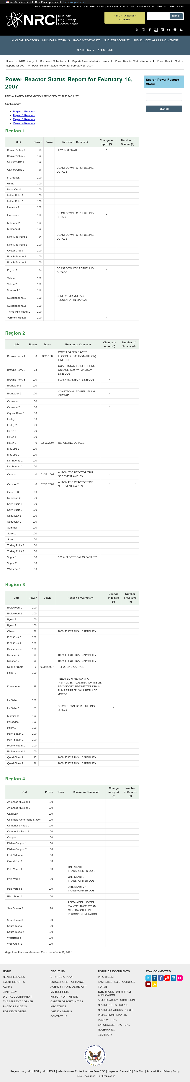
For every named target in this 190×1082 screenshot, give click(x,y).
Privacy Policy (171, 1071)
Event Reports (14, 981)
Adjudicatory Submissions (117, 999)
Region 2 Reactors (24, 115)
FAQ (37, 6)
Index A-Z (162, 6)
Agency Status (61, 1011)
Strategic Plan (61, 976)
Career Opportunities (66, 1001)
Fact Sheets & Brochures (116, 981)
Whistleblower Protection (72, 1071)
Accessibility (154, 1071)
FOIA (52, 1071)
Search (176, 16)
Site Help (112, 6)
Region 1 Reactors (24, 111)
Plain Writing (107, 1019)
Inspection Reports (112, 1014)
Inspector (118, 1071)
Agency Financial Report (68, 986)
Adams (7, 986)
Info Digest (106, 976)
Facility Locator (77, 6)
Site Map (139, 1071)
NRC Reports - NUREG (113, 1004)
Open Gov (10, 991)
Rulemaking (106, 1029)
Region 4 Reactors (24, 123)
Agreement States (53, 6)
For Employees (106, 1075)
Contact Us (127, 6)
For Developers (15, 1011)
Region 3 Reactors (24, 119)
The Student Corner (18, 1001)
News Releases (14, 976)
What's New (97, 6)
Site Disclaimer (86, 1075)
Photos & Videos (15, 1006)
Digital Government (17, 996)
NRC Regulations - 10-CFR (116, 1009)
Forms (102, 986)
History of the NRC (64, 996)
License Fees (59, 991)
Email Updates (146, 6)
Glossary (105, 1034)
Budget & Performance (67, 981)
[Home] (20, 20)
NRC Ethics (58, 1006)
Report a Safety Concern (125, 17)
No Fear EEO (97, 1071)
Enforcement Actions (114, 1024)
